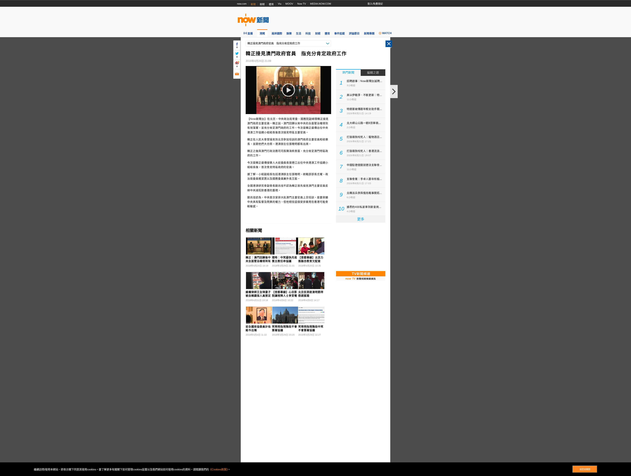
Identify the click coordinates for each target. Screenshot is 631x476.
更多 (360, 219)
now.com (242, 3)
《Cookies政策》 (218, 469)
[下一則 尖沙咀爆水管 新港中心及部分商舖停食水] (394, 91)
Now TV (301, 3)
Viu (279, 3)
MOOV (289, 3)
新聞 (253, 4)
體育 (271, 4)
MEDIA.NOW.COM (320, 3)
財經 (262, 4)
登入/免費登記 (375, 3)
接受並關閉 (585, 469)
